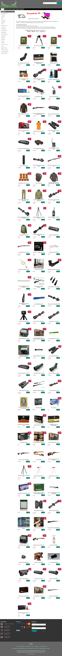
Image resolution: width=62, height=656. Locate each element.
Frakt (17, 646)
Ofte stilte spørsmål (43, 646)
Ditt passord (33, 626)
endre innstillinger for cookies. (40, 652)
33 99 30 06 (36, 648)
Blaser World (3, 20)
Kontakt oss (22, 9)
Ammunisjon (3, 27)
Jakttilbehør (3, 39)
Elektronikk (3, 42)
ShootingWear (3, 32)
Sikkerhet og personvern (30, 646)
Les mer (34, 652)
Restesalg (2, 16)
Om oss (10, 9)
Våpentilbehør (3, 35)
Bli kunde (6, 9)
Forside (2, 9)
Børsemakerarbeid (4, 53)
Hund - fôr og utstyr (4, 44)
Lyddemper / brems (4, 25)
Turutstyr (2, 46)
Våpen (2, 18)
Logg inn (17, 9)
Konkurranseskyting (4, 34)
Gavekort (13, 9)
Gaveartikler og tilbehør (4, 51)
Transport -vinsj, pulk (4, 49)
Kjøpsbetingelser (22, 646)
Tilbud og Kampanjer (4, 13)
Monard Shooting (4, 30)
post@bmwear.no (52, 27)
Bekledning (3, 37)
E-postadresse (34, 623)
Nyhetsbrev (37, 646)
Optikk (2, 23)
